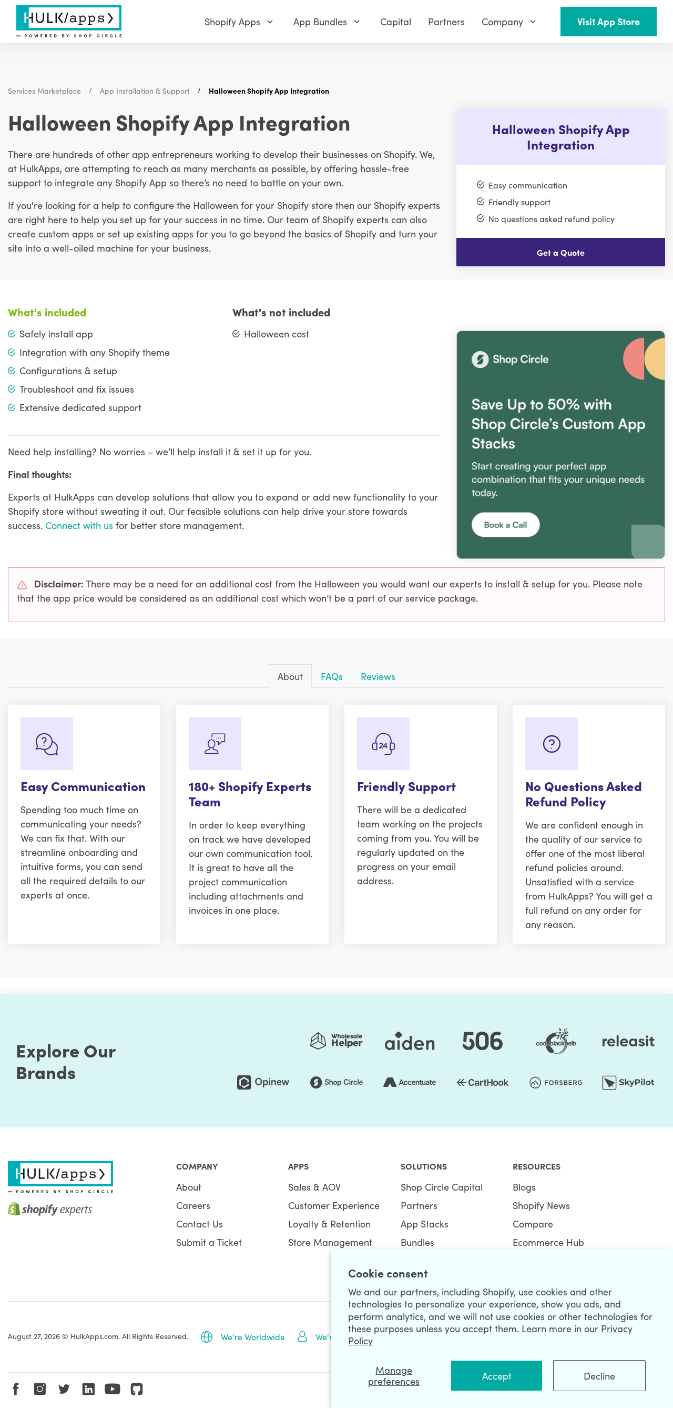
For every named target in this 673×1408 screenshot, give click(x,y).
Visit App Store (608, 21)
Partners (419, 1205)
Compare (533, 1223)
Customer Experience (334, 1205)
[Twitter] (64, 1389)
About (188, 1186)
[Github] (137, 1389)
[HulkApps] (68, 21)
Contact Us (199, 1223)
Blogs (524, 1186)
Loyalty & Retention (329, 1223)
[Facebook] (16, 1389)
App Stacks (424, 1223)
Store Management (330, 1242)
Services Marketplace (44, 90)
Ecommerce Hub (548, 1242)
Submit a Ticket (209, 1242)
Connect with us (79, 525)
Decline (599, 1375)
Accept (497, 1375)
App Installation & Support (145, 90)
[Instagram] (40, 1389)
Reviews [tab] (378, 676)
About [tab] (290, 676)
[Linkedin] (88, 1389)
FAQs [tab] (332, 676)
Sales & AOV (314, 1186)
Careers (193, 1205)
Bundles (417, 1242)
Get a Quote (561, 252)
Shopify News (541, 1205)
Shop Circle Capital (442, 1186)
